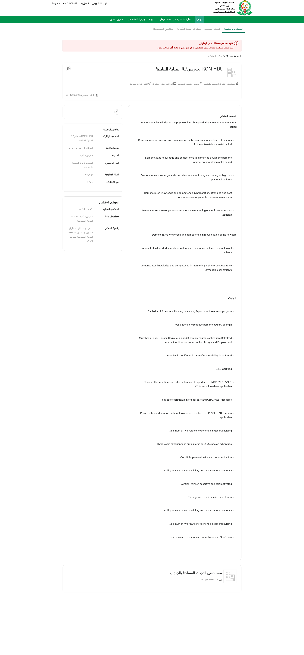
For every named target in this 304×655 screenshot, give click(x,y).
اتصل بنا (84, 3)
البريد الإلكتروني (99, 3)
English (55, 3)
